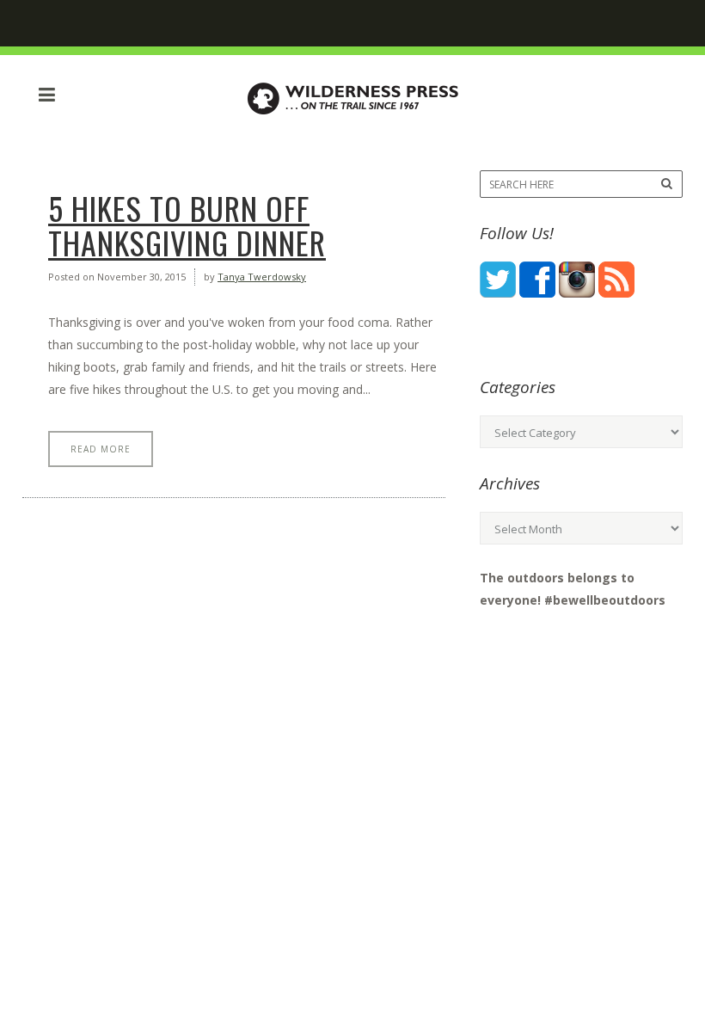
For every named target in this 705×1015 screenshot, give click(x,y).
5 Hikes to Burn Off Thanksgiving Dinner (187, 225)
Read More (100, 449)
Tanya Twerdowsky (262, 276)
